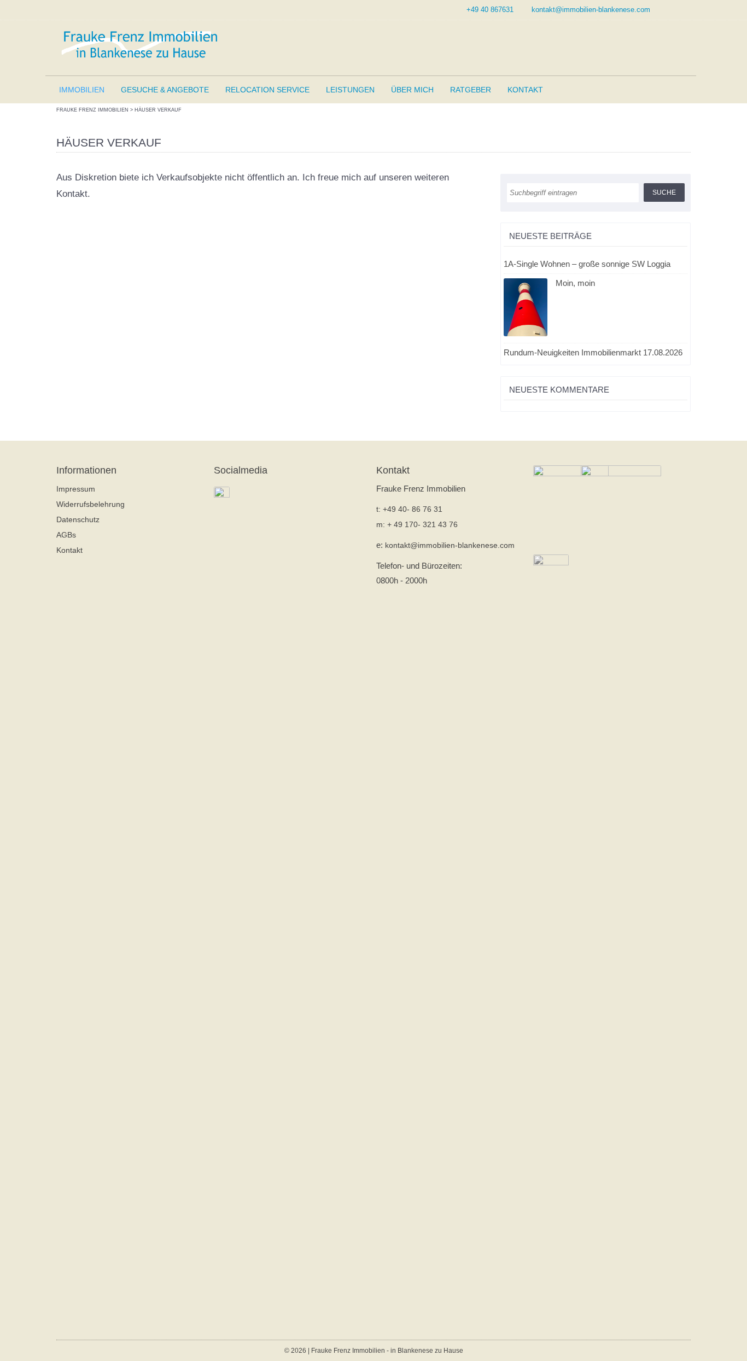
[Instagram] (671, 9)
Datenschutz (78, 519)
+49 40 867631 (489, 9)
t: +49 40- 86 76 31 (409, 509)
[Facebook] (684, 9)
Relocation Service (267, 89)
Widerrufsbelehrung (90, 504)
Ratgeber (470, 89)
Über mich (412, 89)
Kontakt (525, 89)
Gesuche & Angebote (165, 89)
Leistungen (350, 89)
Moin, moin (575, 283)
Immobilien (81, 89)
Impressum (75, 488)
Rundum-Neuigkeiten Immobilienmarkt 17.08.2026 (593, 352)
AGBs (66, 534)
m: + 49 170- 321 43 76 (417, 524)
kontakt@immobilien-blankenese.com (591, 9)
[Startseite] (138, 45)
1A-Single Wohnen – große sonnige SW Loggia (587, 263)
